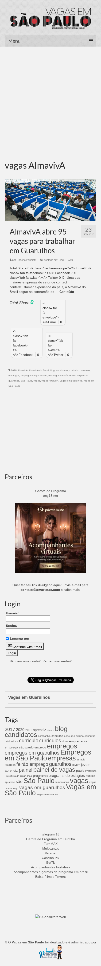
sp (6, 782)
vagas (37, 380)
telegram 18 (50, 834)
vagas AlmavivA (50, 380)
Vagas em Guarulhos (29, 697)
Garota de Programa (50, 491)
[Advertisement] (50, 103)
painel (25, 770)
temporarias (62, 782)
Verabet (50, 853)
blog (52, 370)
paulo (80, 770)
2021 (28, 730)
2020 (14, 370)
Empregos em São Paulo (62, 375)
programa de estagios (67, 775)
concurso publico (74, 736)
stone (11, 782)
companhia (44, 736)
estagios (10, 765)
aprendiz (39, 730)
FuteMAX (51, 844)
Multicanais (50, 848)
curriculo (74, 370)
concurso (57, 736)
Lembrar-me (19, 638)
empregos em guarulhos (34, 375)
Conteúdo (66, 292)
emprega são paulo (19, 747)
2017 (10, 729)
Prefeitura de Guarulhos (18, 776)
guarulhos (13, 380)
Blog (61, 259)
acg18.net (50, 495)
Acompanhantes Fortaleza (50, 867)
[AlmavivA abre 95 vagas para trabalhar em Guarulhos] (50, 200)
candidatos (62, 370)
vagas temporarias (47, 794)
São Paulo (26, 380)
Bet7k (50, 862)
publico (90, 776)
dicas (65, 741)
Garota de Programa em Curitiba (50, 839)
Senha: (11, 626)
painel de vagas (54, 769)
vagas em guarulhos (71, 380)
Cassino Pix (50, 858)
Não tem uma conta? (25, 661)
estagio (81, 759)
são (19, 781)
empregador (78, 741)
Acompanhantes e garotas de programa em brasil (51, 872)
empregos (13, 375)
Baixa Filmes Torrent (50, 877)
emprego (40, 747)
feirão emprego (32, 764)
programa (40, 776)
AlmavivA (23, 370)
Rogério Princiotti (26, 259)
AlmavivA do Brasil (39, 370)
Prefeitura (90, 770)
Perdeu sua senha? (57, 661)
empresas (82, 375)
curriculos (85, 370)
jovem (76, 765)
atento (50, 730)
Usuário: (12, 613)
